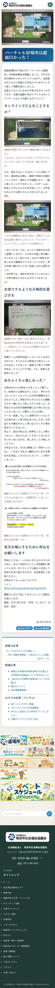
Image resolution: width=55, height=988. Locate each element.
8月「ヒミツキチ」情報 (22, 703)
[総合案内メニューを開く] (50, 4)
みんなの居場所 (42, 628)
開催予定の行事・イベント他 (16, 897)
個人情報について (11, 956)
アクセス (7, 967)
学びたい (7, 935)
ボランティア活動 (11, 903)
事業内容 (7, 892)
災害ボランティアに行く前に (25, 718)
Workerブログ (24, 628)
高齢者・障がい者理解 (13, 940)
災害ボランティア (11, 908)
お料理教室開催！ (19, 689)
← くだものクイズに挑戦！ (20, 650)
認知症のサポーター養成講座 (16, 945)
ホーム (6, 882)
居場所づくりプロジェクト (15, 929)
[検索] (49, 814)
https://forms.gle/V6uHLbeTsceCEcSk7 (25, 588)
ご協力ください (10, 961)
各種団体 (7, 919)
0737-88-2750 (28, 858)
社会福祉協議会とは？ (13, 887)
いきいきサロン (10, 924)
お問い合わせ (9, 972)
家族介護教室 (9, 951)
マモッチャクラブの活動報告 (25, 707)
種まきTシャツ (18, 686)
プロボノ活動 (9, 913)
